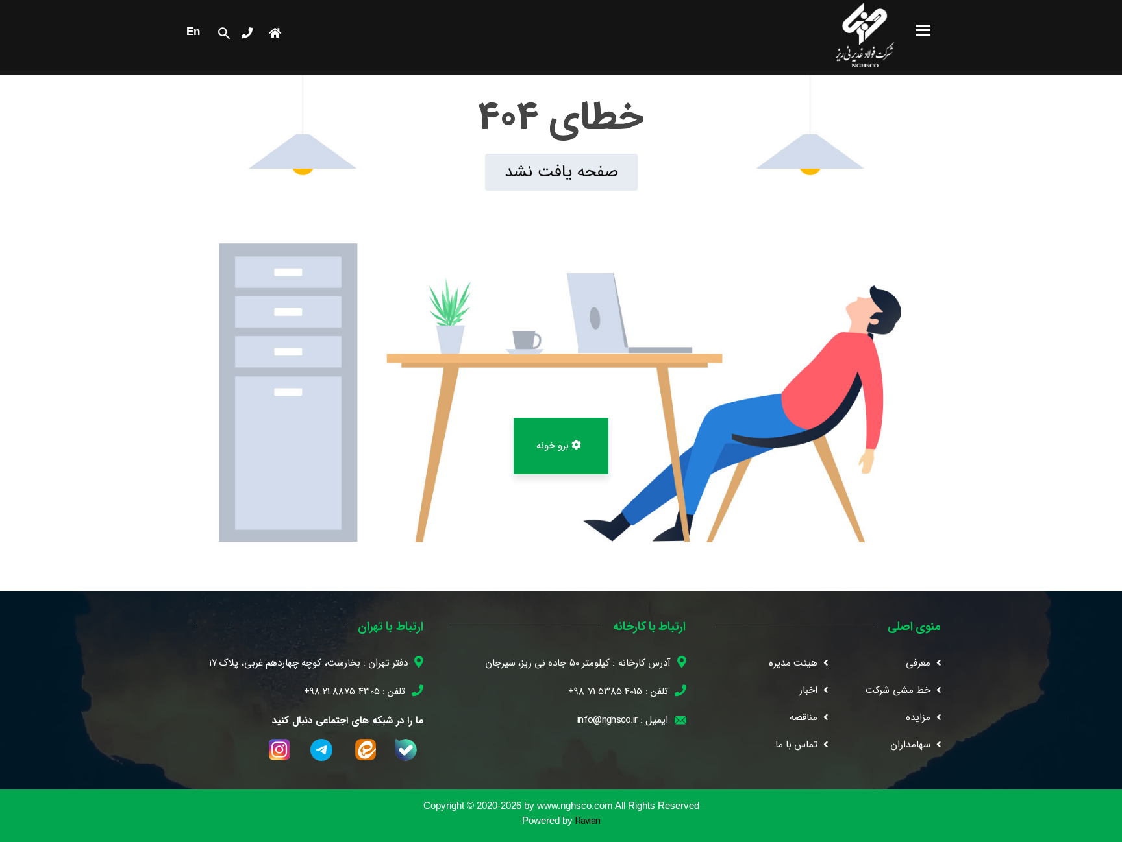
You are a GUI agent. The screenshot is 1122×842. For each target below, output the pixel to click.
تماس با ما (796, 745)
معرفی (918, 663)
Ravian (588, 821)
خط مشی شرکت (898, 690)
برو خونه (554, 445)
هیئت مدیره (793, 663)
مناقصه (803, 717)
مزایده (918, 717)
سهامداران (910, 745)
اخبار (808, 690)
